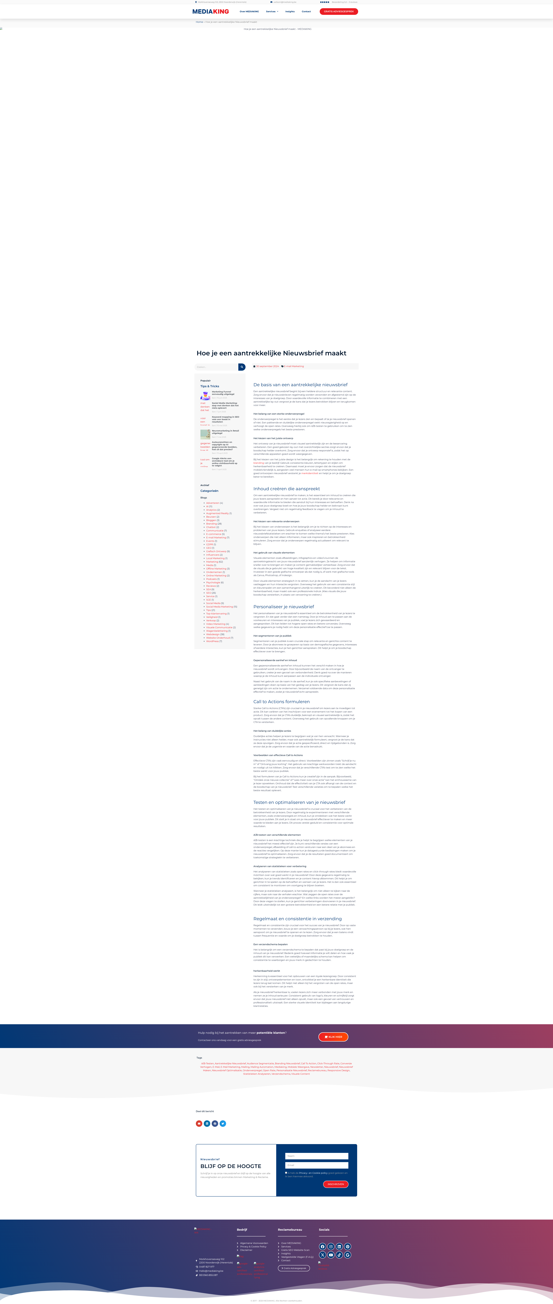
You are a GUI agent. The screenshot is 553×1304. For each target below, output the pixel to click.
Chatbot (211, 527)
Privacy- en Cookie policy (313, 1173)
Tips (208, 610)
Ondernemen (214, 572)
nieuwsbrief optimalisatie (227, 1070)
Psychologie (213, 582)
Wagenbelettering (217, 631)
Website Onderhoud (218, 637)
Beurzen (211, 516)
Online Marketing (216, 575)
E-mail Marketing (216, 537)
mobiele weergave (298, 1067)
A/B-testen (207, 1063)
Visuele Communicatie (219, 627)
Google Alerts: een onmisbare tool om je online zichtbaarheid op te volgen (224, 462)
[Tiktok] (339, 1254)
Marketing (212, 561)
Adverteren (212, 503)
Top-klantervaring (216, 613)
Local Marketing (215, 558)
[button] (199, 1123)
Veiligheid (212, 617)
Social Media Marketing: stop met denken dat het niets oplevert (225, 405)
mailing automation (262, 1067)
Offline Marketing (216, 568)
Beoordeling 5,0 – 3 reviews (344, 2)
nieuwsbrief (331, 1067)
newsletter (316, 1067)
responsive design (338, 1070)
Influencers (212, 554)
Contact (306, 11)
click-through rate (328, 1063)
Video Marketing (215, 624)
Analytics (211, 510)
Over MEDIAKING (249, 11)
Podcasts (211, 579)
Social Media (213, 603)
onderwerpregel (252, 1070)
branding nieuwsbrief (287, 1063)
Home (199, 22)
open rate (269, 1070)
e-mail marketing (230, 1067)
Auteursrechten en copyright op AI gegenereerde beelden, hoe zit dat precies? (224, 446)
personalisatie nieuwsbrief (291, 1070)
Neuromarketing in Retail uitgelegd (225, 431)
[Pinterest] (347, 1246)
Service (210, 596)
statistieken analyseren (257, 1074)
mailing (245, 1067)
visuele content (300, 1074)
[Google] (347, 1254)
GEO (208, 548)
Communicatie (215, 530)
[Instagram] (331, 1246)
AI (207, 506)
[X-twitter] (322, 1254)
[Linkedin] (339, 1246)
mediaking (280, 1067)
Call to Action (308, 1063)
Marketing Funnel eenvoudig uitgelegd (223, 392)
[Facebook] (322, 1246)
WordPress (212, 641)
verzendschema (281, 1074)
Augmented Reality (217, 513)
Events (210, 541)
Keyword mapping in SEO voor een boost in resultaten (225, 419)
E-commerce (213, 534)
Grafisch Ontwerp (216, 551)
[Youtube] (331, 1254)
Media (209, 565)
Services (270, 11)
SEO (208, 592)
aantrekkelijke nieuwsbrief (230, 1063)
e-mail (216, 1067)
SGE (208, 599)
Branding (211, 523)
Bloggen (211, 520)
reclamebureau (317, 1070)
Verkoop (211, 620)
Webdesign (213, 634)
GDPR (209, 544)
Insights (290, 11)
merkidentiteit (309, 473)
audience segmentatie (260, 1063)
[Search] (242, 367)
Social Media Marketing (219, 606)
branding (258, 463)
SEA (208, 589)
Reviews (211, 586)
